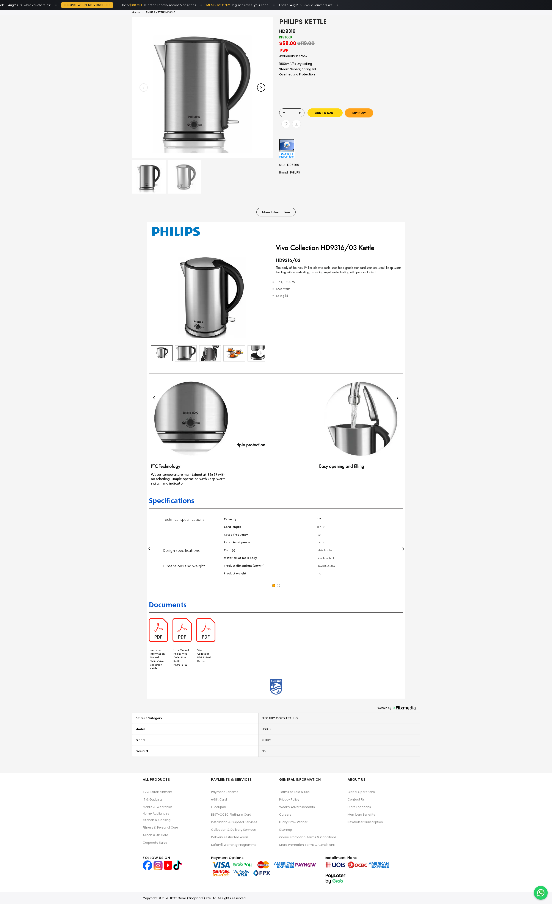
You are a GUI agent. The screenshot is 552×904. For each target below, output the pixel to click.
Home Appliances (156, 813)
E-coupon (218, 807)
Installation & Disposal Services (234, 822)
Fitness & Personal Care (160, 827)
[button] (156, 353)
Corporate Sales (155, 842)
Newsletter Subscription (365, 822)
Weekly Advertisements (297, 807)
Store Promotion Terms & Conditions (307, 845)
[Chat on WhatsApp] (541, 893)
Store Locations (359, 807)
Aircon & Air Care (155, 835)
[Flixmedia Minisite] (287, 148)
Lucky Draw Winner (293, 822)
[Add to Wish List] (285, 124)
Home (136, 12)
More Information (276, 212)
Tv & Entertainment (157, 792)
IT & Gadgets (152, 799)
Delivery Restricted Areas (229, 837)
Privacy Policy (289, 799)
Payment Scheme (224, 792)
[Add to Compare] (296, 124)
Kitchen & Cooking (157, 820)
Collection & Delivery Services (233, 829)
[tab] (276, 212)
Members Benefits (361, 814)
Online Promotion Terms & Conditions (307, 837)
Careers (285, 814)
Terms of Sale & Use (294, 792)
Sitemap (285, 829)
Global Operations (361, 792)
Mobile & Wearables (157, 807)
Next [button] (397, 398)
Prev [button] (154, 398)
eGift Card (219, 799)
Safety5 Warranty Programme (234, 845)
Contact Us (356, 799)
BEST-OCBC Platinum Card (231, 814)
